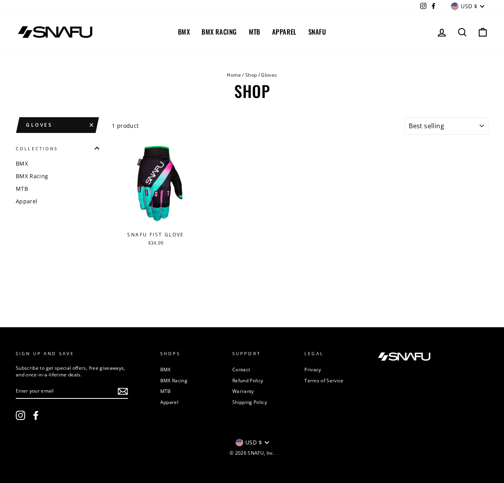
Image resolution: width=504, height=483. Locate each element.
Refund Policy (247, 380)
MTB (254, 32)
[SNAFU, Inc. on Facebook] (36, 415)
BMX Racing (32, 176)
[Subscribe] (123, 391)
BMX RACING (219, 32)
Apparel (26, 201)
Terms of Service (324, 380)
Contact (241, 369)
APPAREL (284, 32)
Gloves (39, 125)
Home (234, 75)
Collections (37, 148)
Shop (251, 75)
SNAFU (317, 32)
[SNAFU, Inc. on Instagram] (20, 415)
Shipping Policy (249, 402)
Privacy (312, 369)
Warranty (243, 391)
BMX (184, 32)
